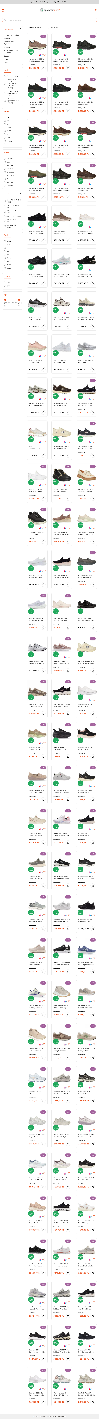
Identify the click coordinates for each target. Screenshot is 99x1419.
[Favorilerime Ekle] (44, 54)
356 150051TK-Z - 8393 (13, 212)
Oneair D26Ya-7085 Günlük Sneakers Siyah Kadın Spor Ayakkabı (60, 490)
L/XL (8, 117)
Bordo (9, 261)
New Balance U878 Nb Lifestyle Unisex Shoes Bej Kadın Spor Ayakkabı (86, 662)
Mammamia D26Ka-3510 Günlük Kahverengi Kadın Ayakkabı (86, 146)
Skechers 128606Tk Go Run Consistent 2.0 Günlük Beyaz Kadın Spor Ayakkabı (61, 921)
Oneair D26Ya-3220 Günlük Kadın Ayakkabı (36, 533)
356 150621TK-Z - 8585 (13, 206)
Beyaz (9, 258)
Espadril (7, 63)
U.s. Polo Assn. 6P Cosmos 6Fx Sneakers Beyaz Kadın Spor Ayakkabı (61, 792)
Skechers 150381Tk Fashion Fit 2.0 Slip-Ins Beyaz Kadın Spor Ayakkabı (37, 576)
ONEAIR (10, 159)
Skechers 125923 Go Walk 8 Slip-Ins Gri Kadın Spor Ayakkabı (36, 921)
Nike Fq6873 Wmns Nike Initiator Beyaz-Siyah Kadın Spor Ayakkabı (36, 662)
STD (8, 137)
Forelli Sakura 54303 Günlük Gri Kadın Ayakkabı (85, 576)
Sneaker (7, 47)
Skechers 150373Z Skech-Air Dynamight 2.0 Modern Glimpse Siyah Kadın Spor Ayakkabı (86, 275)
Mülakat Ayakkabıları (12, 35)
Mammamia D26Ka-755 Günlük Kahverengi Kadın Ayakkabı (86, 103)
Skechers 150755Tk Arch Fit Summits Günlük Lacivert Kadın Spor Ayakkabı (86, 447)
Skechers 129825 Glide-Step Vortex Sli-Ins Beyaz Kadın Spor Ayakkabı (61, 275)
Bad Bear (10, 165)
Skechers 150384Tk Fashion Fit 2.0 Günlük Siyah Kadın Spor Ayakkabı (85, 748)
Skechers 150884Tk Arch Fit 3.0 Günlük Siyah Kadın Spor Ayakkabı (36, 232)
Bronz (9, 265)
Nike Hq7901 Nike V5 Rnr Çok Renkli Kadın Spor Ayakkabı (37, 404)
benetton (10, 169)
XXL (8, 121)
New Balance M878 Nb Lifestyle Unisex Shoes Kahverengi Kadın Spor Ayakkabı (61, 404)
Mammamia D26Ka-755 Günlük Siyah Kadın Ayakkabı (36, 103)
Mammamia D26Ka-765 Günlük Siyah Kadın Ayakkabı (61, 103)
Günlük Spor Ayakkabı (9, 43)
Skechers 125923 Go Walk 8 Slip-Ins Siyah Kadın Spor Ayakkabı (86, 878)
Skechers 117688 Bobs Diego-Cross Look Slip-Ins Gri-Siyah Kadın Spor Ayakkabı (86, 318)
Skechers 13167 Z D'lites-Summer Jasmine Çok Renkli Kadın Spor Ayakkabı (36, 447)
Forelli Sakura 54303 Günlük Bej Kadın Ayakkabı (36, 792)
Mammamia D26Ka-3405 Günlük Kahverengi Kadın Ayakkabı (61, 146)
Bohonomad (11, 179)
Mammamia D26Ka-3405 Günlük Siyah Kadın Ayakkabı (36, 146)
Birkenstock (11, 175)
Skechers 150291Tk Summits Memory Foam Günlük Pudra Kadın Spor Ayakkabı (61, 619)
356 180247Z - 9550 (12, 221)
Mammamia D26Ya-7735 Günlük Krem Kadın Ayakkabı (86, 490)
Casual (6, 56)
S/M (8, 124)
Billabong (10, 172)
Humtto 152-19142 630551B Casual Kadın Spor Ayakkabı (61, 835)
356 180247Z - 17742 (12, 226)
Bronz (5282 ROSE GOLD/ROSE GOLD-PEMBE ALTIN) (13, 84)
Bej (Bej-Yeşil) (14, 76)
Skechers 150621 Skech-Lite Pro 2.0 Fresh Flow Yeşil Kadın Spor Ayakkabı (37, 878)
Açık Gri (10, 241)
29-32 (9, 131)
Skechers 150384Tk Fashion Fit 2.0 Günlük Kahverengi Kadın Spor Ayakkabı (36, 748)
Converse (10, 186)
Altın (8, 244)
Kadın (9, 282)
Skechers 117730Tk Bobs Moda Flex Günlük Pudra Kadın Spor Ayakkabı (36, 361)
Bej (8, 254)
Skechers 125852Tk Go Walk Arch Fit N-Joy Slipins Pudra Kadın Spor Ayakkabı (86, 533)
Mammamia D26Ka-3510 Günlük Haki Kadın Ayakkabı (36, 189)
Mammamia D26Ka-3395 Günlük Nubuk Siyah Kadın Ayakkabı (61, 189)
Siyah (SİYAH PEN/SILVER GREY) (13, 93)
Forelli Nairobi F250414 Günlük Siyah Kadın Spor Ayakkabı (59, 748)
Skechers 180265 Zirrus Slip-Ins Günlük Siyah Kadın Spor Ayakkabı (37, 275)
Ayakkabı (7, 38)
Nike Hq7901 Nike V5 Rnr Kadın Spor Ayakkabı (85, 361)
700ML (9, 141)
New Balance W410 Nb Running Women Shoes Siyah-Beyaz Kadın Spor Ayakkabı (61, 878)
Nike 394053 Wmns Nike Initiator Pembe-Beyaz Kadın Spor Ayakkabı (61, 662)
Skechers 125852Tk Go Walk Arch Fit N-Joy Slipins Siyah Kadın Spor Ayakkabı (61, 705)
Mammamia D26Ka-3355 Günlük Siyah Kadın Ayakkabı (86, 60)
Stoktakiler (54, 27)
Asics (8, 162)
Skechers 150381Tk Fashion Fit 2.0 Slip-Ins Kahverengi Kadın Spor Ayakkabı (61, 533)
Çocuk (9, 286)
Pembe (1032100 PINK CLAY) (13, 101)
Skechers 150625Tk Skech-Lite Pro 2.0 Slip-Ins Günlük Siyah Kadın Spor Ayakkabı (86, 792)
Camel (9, 268)
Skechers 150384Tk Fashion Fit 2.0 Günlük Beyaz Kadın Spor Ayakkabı (86, 705)
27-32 (9, 127)
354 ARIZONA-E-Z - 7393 (13, 201)
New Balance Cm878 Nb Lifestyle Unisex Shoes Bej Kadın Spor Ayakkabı (61, 447)
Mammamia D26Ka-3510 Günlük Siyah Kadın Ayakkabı (61, 60)
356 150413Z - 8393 (14, 216)
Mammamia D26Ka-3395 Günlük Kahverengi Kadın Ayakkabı (86, 189)
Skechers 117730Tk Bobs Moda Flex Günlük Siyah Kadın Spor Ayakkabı (85, 921)
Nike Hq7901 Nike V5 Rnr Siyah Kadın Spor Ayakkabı (86, 619)
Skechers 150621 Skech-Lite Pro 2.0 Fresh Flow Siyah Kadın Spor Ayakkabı (86, 835)
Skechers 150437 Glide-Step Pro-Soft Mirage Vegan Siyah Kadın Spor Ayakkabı (36, 318)
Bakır (9, 251)
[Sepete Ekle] (43, 68)
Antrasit (10, 248)
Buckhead (10, 182)
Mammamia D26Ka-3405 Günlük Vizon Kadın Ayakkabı (36, 60)
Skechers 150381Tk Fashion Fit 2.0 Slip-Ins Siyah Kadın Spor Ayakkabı (61, 576)
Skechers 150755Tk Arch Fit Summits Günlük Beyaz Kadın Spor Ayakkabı (36, 490)
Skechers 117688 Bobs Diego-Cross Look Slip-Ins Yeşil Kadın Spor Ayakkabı (61, 318)
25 (7, 144)
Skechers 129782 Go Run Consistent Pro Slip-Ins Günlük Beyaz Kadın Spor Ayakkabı (37, 619)
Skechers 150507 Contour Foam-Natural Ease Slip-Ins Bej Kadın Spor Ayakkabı (61, 232)
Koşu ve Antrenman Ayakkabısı (11, 51)
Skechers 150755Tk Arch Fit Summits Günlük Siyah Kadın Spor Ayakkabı (85, 404)
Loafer (6, 59)
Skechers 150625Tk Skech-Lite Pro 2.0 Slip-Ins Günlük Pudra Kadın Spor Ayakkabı (37, 835)
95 (7, 134)
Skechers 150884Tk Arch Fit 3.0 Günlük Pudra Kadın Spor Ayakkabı (85, 232)
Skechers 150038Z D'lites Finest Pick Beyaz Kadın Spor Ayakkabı (60, 361)
